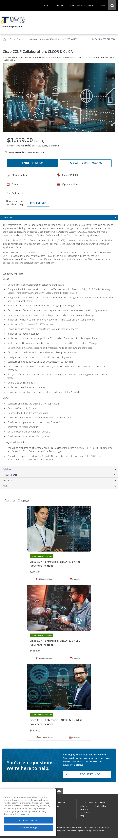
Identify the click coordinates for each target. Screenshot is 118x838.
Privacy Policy (98, 830)
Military (83, 806)
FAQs (5, 485)
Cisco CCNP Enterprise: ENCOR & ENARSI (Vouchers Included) (55, 563)
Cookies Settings (28, 827)
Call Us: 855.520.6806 (103, 39)
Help (82, 815)
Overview (8, 217)
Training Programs (17, 39)
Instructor (8, 480)
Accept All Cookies (28, 820)
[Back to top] (59, 802)
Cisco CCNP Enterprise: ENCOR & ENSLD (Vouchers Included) (55, 642)
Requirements (10, 474)
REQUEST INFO (38, 203)
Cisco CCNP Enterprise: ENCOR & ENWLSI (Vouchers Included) (56, 722)
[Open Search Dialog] (112, 5)
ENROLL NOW (32, 163)
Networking (33, 39)
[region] (28, 812)
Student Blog (100, 806)
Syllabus (7, 469)
